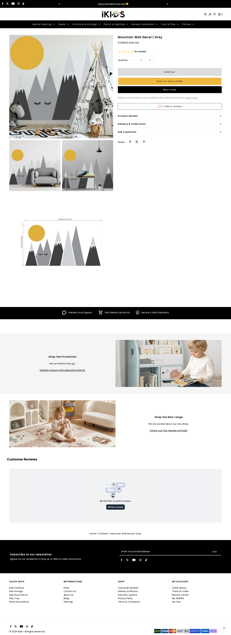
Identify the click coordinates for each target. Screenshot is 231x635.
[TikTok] (23, 4)
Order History (179, 587)
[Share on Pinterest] (144, 142)
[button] (170, 81)
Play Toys (14, 598)
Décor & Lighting (114, 24)
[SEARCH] (205, 14)
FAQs (66, 587)
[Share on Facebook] (130, 142)
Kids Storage (16, 591)
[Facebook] (2, 4)
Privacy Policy (125, 598)
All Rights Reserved (35, 631)
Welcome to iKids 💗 (113, 3)
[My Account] (210, 14)
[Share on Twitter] (136, 142)
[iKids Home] (113, 14)
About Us (68, 594)
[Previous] (59, 4)
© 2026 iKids (16, 631)
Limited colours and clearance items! (62, 370)
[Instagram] (18, 4)
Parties (186, 24)
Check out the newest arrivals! (168, 430)
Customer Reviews (128, 587)
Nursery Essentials (142, 24)
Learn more (191, 97)
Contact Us (70, 591)
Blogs (66, 598)
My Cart (176, 601)
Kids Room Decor (18, 594)
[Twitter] (7, 4)
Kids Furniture (16, 587)
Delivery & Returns (128, 591)
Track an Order (180, 591)
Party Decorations (19, 601)
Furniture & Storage (84, 24)
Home (93, 533)
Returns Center (180, 594)
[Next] (167, 4)
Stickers (103, 533)
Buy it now (169, 89)
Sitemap (68, 601)
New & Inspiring (42, 24)
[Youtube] (13, 4)
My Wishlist (178, 598)
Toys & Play (168, 24)
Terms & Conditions (129, 601)
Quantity (123, 60)
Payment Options (127, 594)
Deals (62, 24)
